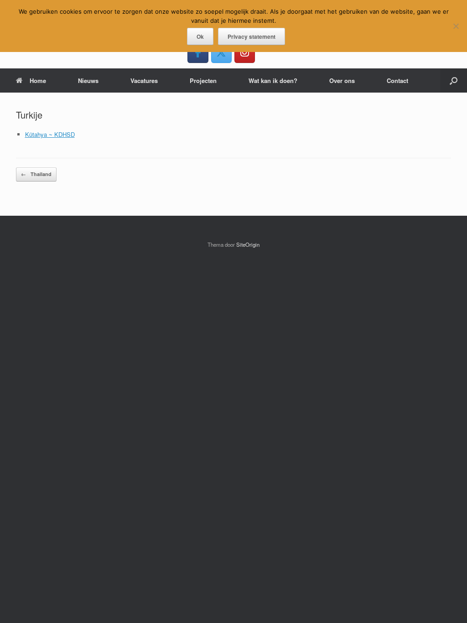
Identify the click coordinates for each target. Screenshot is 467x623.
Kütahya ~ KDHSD (50, 134)
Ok (200, 36)
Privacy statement (251, 36)
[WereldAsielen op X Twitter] (221, 52)
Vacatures (144, 80)
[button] (453, 80)
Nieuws (88, 80)
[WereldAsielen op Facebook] (197, 52)
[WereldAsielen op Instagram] (244, 52)
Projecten (203, 80)
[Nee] (455, 26)
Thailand (36, 174)
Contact (397, 80)
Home (38, 80)
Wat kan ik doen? (273, 80)
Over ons (342, 80)
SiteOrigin (247, 244)
